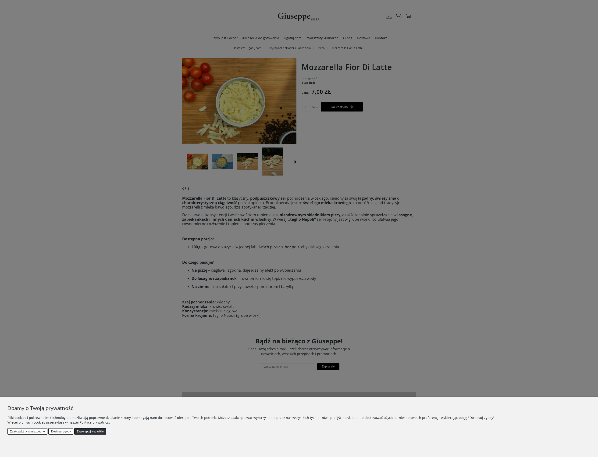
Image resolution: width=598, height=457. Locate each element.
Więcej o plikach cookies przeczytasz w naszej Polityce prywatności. (59, 422)
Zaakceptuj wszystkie (90, 431)
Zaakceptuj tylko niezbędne (27, 431)
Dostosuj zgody (61, 431)
